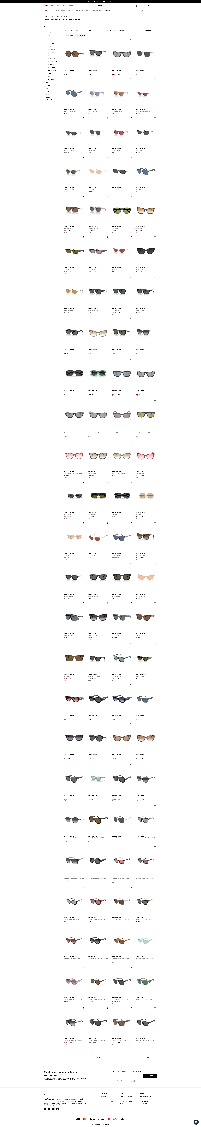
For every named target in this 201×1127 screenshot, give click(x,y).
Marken (81, 10)
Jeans (47, 88)
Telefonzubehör (52, 70)
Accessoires (70, 10)
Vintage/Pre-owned (96, 10)
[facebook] (57, 1109)
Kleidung (50, 10)
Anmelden (150, 1076)
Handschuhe (51, 52)
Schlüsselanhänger (52, 61)
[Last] (154, 1058)
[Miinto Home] (100, 6)
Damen (46, 5)
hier (124, 1081)
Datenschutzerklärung (145, 1096)
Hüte (49, 55)
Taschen (62, 10)
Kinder (59, 5)
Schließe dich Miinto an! (106, 1101)
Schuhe (57, 10)
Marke (67, 30)
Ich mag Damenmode (120, 1071)
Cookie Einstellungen (144, 1103)
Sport (76, 10)
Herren (53, 5)
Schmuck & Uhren (50, 108)
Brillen (49, 35)
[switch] (109, 30)
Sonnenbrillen (51, 67)
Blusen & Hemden (50, 79)
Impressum (142, 1099)
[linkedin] (49, 1109)
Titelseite (46, 16)
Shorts (47, 114)
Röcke (47, 105)
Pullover (48, 102)
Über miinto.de (104, 1096)
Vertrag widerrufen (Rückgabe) (128, 1099)
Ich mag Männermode (135, 1071)
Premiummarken (121, 30)
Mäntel (47, 94)
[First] (46, 1058)
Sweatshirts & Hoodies (51, 120)
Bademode (48, 76)
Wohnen (46, 144)
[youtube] (53, 1109)
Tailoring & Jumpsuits (51, 126)
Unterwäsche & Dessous (52, 132)
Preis (99, 30)
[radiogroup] (135, 1071)
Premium (87, 10)
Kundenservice (124, 1103)
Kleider (47, 91)
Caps (49, 38)
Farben (89, 30)
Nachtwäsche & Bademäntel (50, 98)
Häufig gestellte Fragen (126, 1096)
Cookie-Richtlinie (143, 1101)
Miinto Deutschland (51, 1095)
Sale (46, 10)
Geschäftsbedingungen (126, 1101)
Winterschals (51, 73)
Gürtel (49, 46)
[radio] (113, 1071)
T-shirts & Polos (50, 123)
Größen (78, 30)
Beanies (50, 32)
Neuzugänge (107, 10)
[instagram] (45, 1109)
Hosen (47, 82)
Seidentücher (51, 64)
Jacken (48, 85)
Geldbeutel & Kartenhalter (51, 42)
